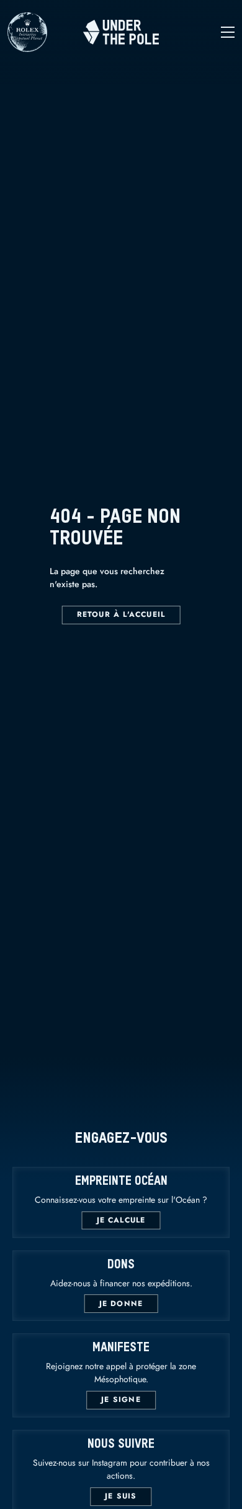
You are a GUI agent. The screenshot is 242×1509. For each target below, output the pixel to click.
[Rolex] (27, 46)
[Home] (121, 32)
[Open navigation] (197, 32)
